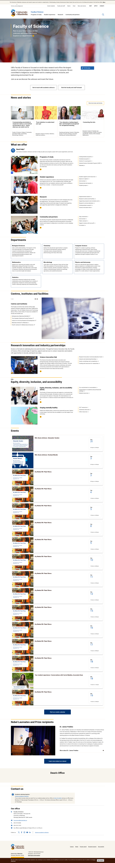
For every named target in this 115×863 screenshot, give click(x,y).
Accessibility (101, 846)
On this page (87, 68)
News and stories (82, 6)
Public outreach (83, 221)
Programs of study (36, 14)
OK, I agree (100, 860)
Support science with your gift (86, 223)
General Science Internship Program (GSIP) (90, 163)
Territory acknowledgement (17, 6)
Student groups (83, 185)
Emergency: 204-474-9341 (34, 853)
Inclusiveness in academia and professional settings (90, 390)
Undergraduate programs (85, 156)
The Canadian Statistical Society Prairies (22, 318)
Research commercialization (86, 203)
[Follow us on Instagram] (24, 832)
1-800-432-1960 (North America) (35, 852)
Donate (102, 6)
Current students (51, 6)
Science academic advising (22, 796)
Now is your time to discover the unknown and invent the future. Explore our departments (25, 33)
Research (60, 14)
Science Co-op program (85, 161)
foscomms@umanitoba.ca (20, 820)
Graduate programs (84, 159)
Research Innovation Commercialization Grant (90, 357)
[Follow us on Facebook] (21, 832)
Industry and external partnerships (87, 359)
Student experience (49, 14)
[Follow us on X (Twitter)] (19, 832)
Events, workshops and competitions (88, 361)
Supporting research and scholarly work (89, 201)
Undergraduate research (85, 205)
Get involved (82, 181)
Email (74, 6)
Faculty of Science (37, 12)
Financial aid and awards (85, 183)
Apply (95, 6)
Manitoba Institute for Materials (20, 322)
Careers (72, 846)
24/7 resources (83, 407)
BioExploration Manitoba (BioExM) (20, 316)
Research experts (92, 846)
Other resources (83, 411)
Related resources (83, 393)
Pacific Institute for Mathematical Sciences (22, 325)
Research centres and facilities (87, 198)
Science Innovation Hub (85, 207)
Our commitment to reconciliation (87, 387)
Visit (90, 6)
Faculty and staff (61, 6)
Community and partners (73, 14)
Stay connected (83, 216)
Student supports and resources (87, 176)
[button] (35, 299)
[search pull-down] (103, 15)
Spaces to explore (83, 178)
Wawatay (81, 165)
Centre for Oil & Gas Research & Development (23, 320)
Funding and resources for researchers (89, 363)
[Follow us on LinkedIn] (30, 832)
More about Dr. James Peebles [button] (69, 750)
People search (83, 846)
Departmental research (85, 196)
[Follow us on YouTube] (27, 832)
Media (76, 846)
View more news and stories (95, 103)
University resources (84, 409)
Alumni (68, 6)
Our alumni (82, 225)
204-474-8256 (58, 798)
